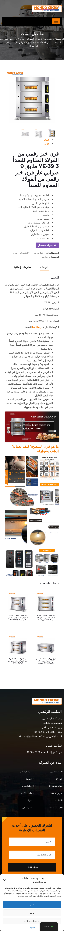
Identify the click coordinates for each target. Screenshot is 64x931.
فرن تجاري (49, 38)
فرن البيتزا (37, 327)
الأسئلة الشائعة (55, 807)
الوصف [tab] (44, 267)
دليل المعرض (26, 785)
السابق (46, 139)
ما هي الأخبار (26, 793)
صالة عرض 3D (55, 785)
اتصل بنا (58, 800)
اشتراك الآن (33, 867)
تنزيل (29, 800)
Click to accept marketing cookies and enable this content (32, 426)
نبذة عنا (59, 778)
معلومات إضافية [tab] (23, 267)
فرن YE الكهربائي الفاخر (30, 38)
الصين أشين (27, 807)
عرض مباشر (56, 793)
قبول (32, 904)
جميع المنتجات (26, 771)
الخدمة (29, 778)
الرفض (32, 912)
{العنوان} (32, 927)
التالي (46, 143)
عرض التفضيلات (32, 920)
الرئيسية (60, 38)
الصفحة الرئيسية (54, 771)
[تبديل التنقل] (56, 21)
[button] (4, 879)
